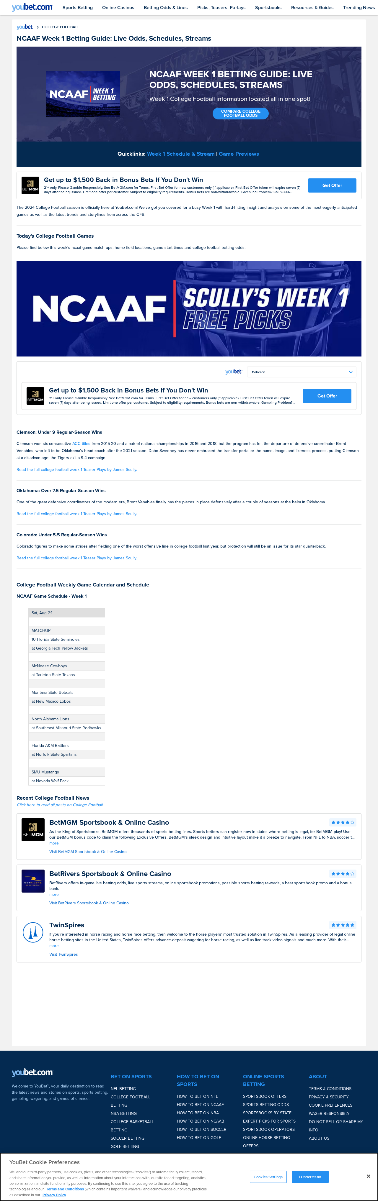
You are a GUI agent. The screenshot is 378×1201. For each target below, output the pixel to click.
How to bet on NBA (198, 1113)
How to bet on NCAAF (200, 1105)
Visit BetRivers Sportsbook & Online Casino (89, 903)
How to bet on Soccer (202, 1129)
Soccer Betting (127, 1138)
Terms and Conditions (65, 1189)
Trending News (359, 7)
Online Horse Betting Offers (266, 1142)
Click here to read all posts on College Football (59, 805)
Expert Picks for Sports (269, 1121)
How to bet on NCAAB (200, 1121)
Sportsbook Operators (269, 1129)
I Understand (310, 1176)
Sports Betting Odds (266, 1105)
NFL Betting (123, 1089)
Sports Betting (78, 7)
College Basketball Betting (132, 1126)
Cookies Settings (268, 1176)
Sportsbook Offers (264, 1096)
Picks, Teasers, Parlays (221, 7)
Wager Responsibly (329, 1113)
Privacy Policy (54, 1195)
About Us (319, 1138)
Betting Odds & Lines (166, 7)
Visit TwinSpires (63, 954)
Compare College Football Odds (240, 113)
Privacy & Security (329, 1097)
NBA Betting (124, 1113)
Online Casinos (118, 7)
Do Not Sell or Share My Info (336, 1126)
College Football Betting (130, 1101)
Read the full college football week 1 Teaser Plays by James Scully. (77, 469)
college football (60, 27)
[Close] (368, 1176)
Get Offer (332, 185)
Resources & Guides (312, 7)
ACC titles (81, 444)
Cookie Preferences (330, 1105)
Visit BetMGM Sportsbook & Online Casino (88, 852)
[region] (189, 1177)
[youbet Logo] (32, 7)
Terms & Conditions (330, 1089)
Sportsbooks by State (267, 1113)
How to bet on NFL (197, 1096)
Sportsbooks (268, 7)
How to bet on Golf (199, 1138)
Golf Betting (125, 1147)
